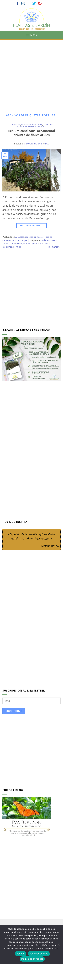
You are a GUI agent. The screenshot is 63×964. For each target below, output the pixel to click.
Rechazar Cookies (39, 953)
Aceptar (20, 953)
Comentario (54, 246)
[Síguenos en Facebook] (17, 4)
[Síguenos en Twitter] (34, 4)
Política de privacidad (32, 958)
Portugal (17, 246)
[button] (31, 35)
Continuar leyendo (31, 225)
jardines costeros (49, 240)
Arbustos (15, 124)
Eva (47, 144)
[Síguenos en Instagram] (23, 4)
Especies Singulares (31, 124)
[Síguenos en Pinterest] (40, 4)
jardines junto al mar (12, 243)
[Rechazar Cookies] (59, 945)
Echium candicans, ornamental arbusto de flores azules (31, 133)
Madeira (27, 243)
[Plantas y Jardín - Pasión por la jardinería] (31, 19)
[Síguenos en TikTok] (29, 4)
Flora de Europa (37, 126)
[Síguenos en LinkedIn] (45, 4)
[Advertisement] (31, 73)
